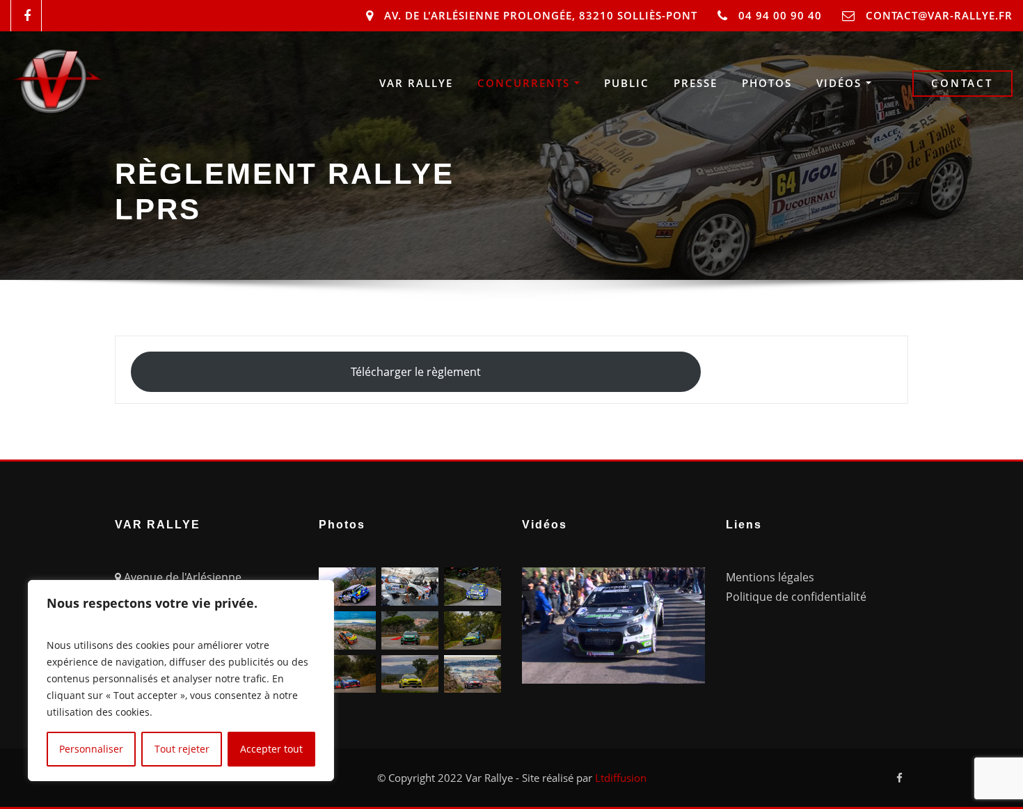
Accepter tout (271, 748)
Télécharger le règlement (416, 371)
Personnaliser (91, 748)
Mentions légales (770, 577)
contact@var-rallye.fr (939, 15)
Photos (767, 83)
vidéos (841, 83)
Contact (962, 83)
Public (626, 83)
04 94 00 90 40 (780, 15)
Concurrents (525, 83)
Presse (695, 83)
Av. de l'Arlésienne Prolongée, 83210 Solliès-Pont (540, 15)
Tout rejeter (181, 748)
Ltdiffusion (621, 778)
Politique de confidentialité (796, 596)
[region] (181, 680)
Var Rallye (416, 83)
